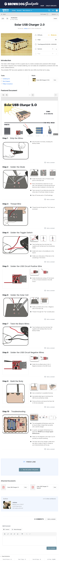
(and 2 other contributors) (34, 28)
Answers (19, 10)
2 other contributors (50, 498)
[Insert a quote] (22, 534)
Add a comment (50, 162)
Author (5, 499)
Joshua (26, 28)
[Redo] (29, 534)
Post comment (51, 548)
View (55, 80)
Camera (7, 529)
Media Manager (17, 529)
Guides (14, 10)
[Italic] (8, 534)
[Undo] (26, 534)
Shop (42, 5)
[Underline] (17, 534)
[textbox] (29, 540)
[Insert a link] (14, 534)
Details (55, 18)
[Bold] (4, 534)
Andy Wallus (15, 19)
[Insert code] (11, 534)
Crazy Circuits (51, 5)
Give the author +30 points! (30, 469)
